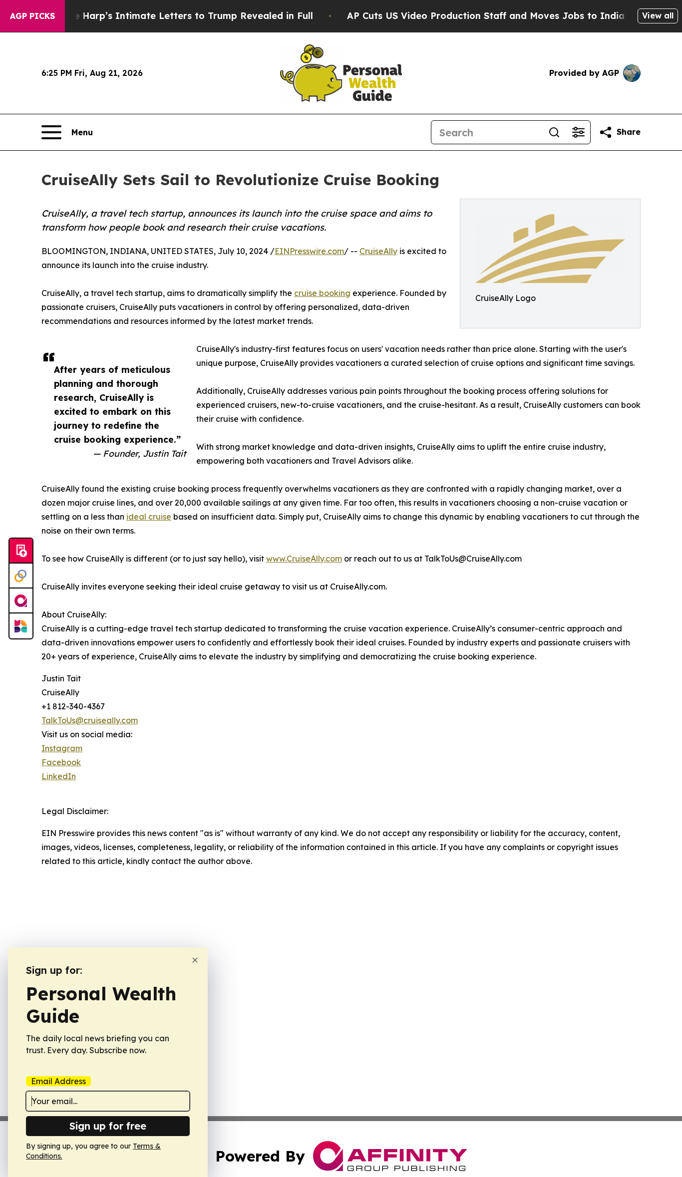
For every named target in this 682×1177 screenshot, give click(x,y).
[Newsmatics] (20, 625)
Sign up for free (107, 1126)
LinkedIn (58, 776)
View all (658, 15)
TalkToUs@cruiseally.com (89, 720)
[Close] (195, 960)
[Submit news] (20, 551)
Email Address (58, 1081)
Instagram (61, 748)
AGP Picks (32, 16)
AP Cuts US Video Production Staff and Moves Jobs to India (486, 15)
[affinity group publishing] (20, 600)
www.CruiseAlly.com (304, 559)
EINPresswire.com (309, 251)
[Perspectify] (20, 576)
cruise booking (322, 293)
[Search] (554, 132)
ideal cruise (148, 517)
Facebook (61, 762)
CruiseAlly (378, 251)
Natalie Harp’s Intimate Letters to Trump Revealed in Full (179, 15)
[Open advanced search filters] (578, 132)
